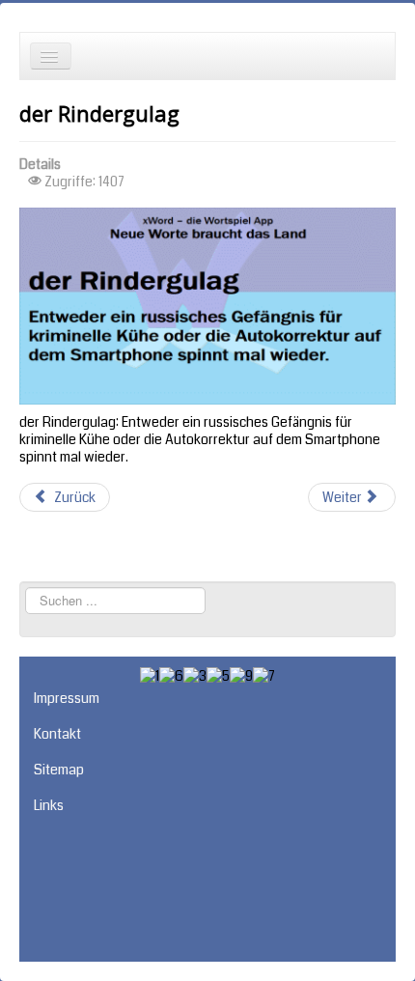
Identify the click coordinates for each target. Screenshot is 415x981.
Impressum (66, 698)
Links (49, 805)
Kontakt (57, 733)
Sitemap (59, 769)
